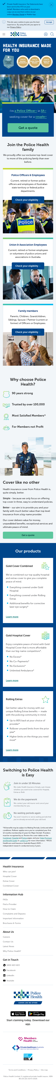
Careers (6, 937)
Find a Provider (10, 904)
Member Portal (18, 14)
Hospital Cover (10, 876)
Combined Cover (11, 886)
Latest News (8, 946)
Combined (7, 838)
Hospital (15, 838)
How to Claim (9, 909)
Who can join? (9, 871)
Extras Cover (9, 881)
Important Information (13, 918)
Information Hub (13, 894)
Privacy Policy (15, 27)
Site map (44, 1070)
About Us (8, 931)
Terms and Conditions (17, 1070)
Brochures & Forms (12, 923)
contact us (24, 841)
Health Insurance (13, 866)
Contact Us (8, 941)
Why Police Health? (12, 951)
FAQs (5, 899)
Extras (24, 838)
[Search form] (52, 34)
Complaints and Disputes (14, 914)
